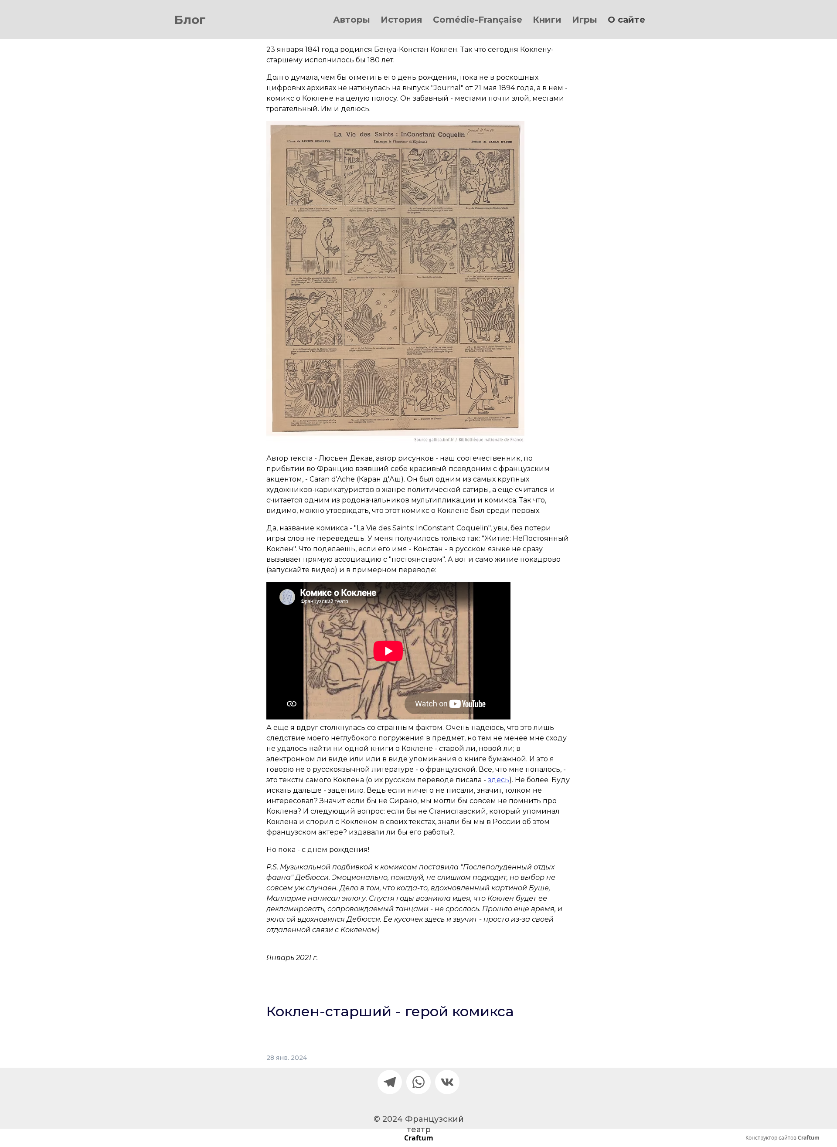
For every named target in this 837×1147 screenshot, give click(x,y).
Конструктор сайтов (782, 1138)
